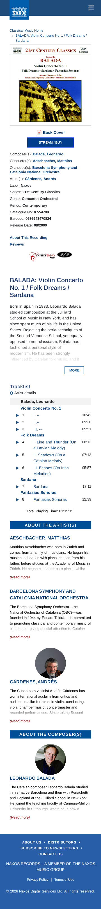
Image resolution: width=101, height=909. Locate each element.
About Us (32, 842)
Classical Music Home (26, 30)
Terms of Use (64, 880)
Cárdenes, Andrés (40, 179)
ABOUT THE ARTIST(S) (50, 525)
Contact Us (50, 854)
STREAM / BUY (50, 142)
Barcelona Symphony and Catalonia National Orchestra (43, 169)
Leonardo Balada (32, 778)
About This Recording (28, 237)
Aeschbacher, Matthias (52, 161)
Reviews (17, 244)
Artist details (25, 393)
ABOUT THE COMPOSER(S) (50, 734)
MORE (74, 370)
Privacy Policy (37, 880)
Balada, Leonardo (48, 154)
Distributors (62, 842)
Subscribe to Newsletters (49, 848)
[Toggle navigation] (90, 8)
